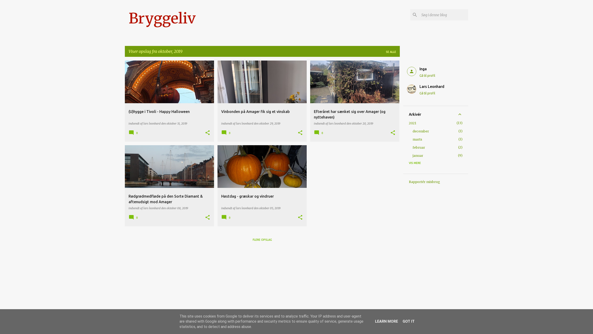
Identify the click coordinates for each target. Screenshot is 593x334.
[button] (207, 133)
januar (418, 156)
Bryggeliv (162, 18)
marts (417, 139)
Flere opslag (262, 239)
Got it (409, 321)
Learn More (386, 321)
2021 (412, 123)
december (421, 131)
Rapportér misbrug (424, 182)
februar (419, 147)
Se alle (391, 51)
